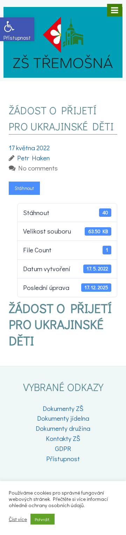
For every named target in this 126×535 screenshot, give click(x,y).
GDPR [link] (63, 448)
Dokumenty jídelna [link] (63, 418)
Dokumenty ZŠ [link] (63, 408)
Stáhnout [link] (24, 188)
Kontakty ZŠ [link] (63, 438)
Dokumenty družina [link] (63, 428)
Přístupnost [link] (63, 458)
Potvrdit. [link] (42, 519)
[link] (17, 29)
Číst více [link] (18, 519)
